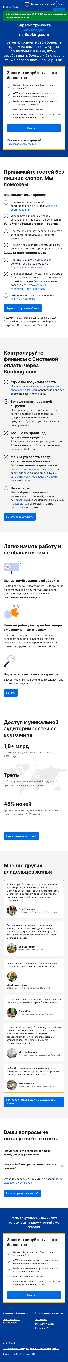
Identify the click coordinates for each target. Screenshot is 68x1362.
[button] (35, 16)
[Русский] (27, 4)
